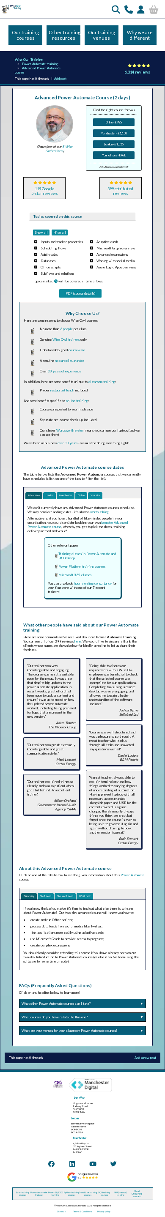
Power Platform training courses (81, 566)
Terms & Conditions (82, 1211)
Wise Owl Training (29, 59)
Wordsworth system (70, 430)
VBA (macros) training (120, 1193)
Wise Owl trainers (66, 339)
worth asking (99, 512)
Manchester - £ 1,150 (114, 133)
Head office (79, 1098)
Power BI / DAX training (55, 1193)
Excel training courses (22, 1193)
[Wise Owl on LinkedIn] (72, 1164)
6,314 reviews (137, 72)
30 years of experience (64, 371)
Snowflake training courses (88, 1193)
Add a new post (145, 1058)
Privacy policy (103, 1211)
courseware (77, 350)
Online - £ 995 (114, 122)
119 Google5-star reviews (44, 191)
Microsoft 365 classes (74, 575)
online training (77, 401)
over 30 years (67, 443)
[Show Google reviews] (82, 1181)
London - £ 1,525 (114, 144)
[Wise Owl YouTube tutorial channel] (92, 1164)
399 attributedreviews (120, 191)
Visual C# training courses (137, 1194)
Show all (41, 232)
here (77, 641)
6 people (66, 329)
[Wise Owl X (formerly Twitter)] (113, 1164)
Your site (95, 495)
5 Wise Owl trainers (58, 149)
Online (81, 495)
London (49, 495)
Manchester (65, 495)
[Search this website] (116, 9)
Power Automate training (40, 64)
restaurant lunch (62, 390)
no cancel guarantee (69, 360)
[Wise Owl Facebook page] (51, 1164)
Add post (60, 79)
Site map (61, 1211)
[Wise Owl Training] (11, 13)
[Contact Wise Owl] (128, 9)
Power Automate (132, 875)
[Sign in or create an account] (141, 9)
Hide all (59, 232)
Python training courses (71, 1193)
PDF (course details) (80, 293)
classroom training (101, 382)
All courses (34, 495)
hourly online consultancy (93, 583)
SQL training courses (104, 1193)
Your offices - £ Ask (114, 155)
